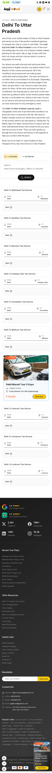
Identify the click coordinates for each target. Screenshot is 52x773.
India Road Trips (8, 611)
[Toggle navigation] (48, 9)
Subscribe (44, 679)
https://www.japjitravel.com (23, 693)
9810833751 (16, 700)
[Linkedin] (4, 533)
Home (6, 20)
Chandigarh (6, 744)
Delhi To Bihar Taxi (37, 738)
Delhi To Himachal (26, 729)
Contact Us (6, 660)
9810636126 (15, 696)
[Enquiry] (39, 9)
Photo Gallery (7, 608)
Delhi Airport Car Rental (30, 741)
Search (7, 165)
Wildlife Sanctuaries (10, 576)
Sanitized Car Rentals (10, 741)
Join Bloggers (31, 763)
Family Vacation (8, 586)
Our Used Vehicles (18, 723)
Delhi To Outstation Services (13, 615)
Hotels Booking (8, 643)
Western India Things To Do (13, 559)
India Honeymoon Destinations (14, 583)
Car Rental (29, 156)
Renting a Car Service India (13, 556)
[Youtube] (46, 2)
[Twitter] (37, 2)
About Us (5, 656)
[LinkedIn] (43, 2)
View (7, 207)
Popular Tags (7, 735)
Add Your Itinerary (9, 628)
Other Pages (7, 663)
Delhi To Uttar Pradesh (11, 732)
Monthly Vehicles (35, 735)
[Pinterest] (49, 2)
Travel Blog (6, 621)
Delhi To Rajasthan (9, 729)
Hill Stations (6, 566)
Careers (5, 723)
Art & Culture (7, 579)
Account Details (35, 720)
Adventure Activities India (12, 563)
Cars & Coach (21, 720)
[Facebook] (40, 2)
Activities (13, 156)
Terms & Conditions (16, 763)
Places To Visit (8, 653)
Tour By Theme (8, 618)
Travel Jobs (23, 738)
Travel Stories (20, 735)
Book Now (39, 397)
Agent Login (6, 726)
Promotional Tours (9, 738)
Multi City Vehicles (9, 624)
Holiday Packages (9, 646)
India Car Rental (34, 723)
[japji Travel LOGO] (12, 9)
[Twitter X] (4, 524)
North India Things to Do (11, 573)
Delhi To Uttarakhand (30, 732)
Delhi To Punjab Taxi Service (13, 601)
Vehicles (28, 726)
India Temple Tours (9, 569)
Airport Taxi (18, 726)
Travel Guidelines (21, 744)
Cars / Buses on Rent (10, 650)
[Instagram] (30, 533)
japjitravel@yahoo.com (19, 703)
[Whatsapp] (4, 769)
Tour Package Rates (10, 605)
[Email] (4, 758)
